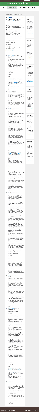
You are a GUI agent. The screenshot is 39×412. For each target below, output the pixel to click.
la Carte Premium (15, 82)
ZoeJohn (13, 20)
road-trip (11, 78)
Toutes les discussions (8, 14)
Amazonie (9, 153)
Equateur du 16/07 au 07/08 (14, 19)
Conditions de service (35, 410)
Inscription (33, 0)
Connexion (36, 0)
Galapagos (19, 153)
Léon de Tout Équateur (11, 55)
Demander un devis (30, 159)
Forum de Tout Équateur (19, 3)
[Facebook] (11, 17)
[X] (6, 17)
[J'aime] (23, 17)
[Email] (9, 17)
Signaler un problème (27, 410)
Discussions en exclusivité (17, 14)
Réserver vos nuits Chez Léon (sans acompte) (29, 58)
